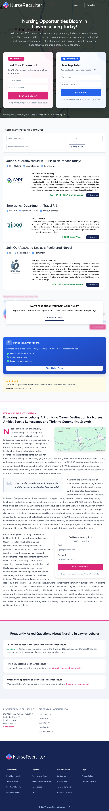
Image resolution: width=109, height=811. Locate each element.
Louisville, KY (44, 719)
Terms (34, 103)
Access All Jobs (54, 317)
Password (62, 555)
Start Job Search (28, 95)
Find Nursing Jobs (13, 776)
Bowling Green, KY (46, 731)
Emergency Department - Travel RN (31, 205)
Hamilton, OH (44, 727)
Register (91, 5)
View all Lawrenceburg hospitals (67, 668)
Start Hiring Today (54, 368)
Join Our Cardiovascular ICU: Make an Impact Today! (43, 161)
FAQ (33, 792)
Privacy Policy (42, 103)
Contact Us (61, 776)
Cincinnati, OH (45, 714)
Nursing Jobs (8, 115)
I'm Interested (93, 195)
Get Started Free (80, 566)
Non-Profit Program (65, 792)
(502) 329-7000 (10, 720)
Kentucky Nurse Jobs (26, 115)
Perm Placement (13, 792)
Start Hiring (81, 92)
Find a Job (78, 146)
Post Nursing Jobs (39, 776)
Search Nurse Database (41, 781)
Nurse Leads (37, 787)
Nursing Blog (62, 781)
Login (76, 5)
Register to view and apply (78, 684)
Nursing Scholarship (65, 787)
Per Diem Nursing (13, 787)
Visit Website (8, 727)
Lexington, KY (44, 723)
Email (60, 545)
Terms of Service (89, 781)
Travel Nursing (12, 781)
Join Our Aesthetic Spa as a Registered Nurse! (39, 248)
